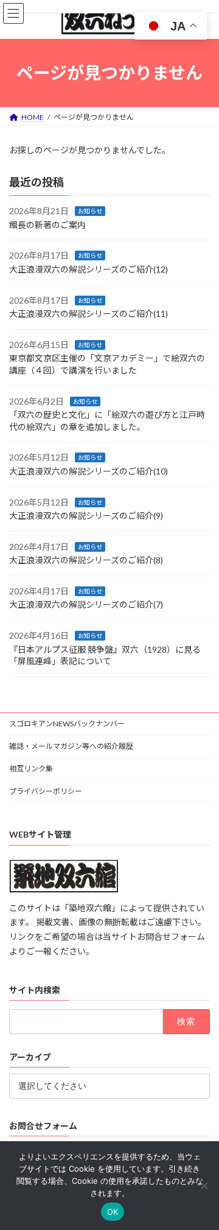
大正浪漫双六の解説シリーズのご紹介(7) (86, 604)
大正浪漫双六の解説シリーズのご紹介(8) (86, 560)
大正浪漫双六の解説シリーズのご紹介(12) (88, 269)
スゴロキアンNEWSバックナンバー (67, 723)
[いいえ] (204, 1186)
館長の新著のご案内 (47, 225)
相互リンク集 (31, 768)
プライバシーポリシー (45, 791)
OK (113, 1212)
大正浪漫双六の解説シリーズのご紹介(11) (88, 313)
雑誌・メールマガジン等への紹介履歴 (71, 746)
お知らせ (90, 211)
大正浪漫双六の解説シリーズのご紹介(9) (86, 515)
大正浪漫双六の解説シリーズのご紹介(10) (88, 471)
